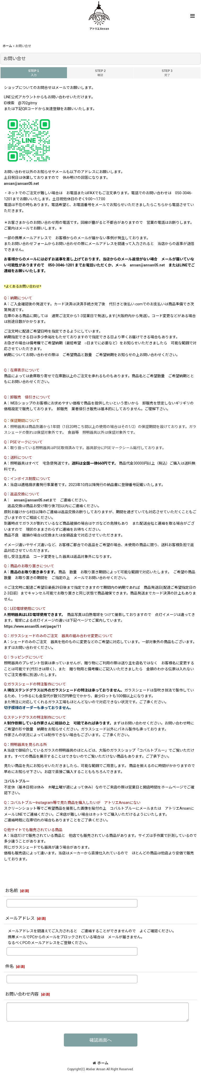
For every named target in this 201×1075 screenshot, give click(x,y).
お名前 (11, 890)
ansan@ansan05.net (21, 183)
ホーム (102, 1063)
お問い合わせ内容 (22, 994)
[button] (192, 16)
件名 (9, 966)
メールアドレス (20, 918)
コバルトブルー (17, 781)
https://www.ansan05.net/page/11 (32, 626)
